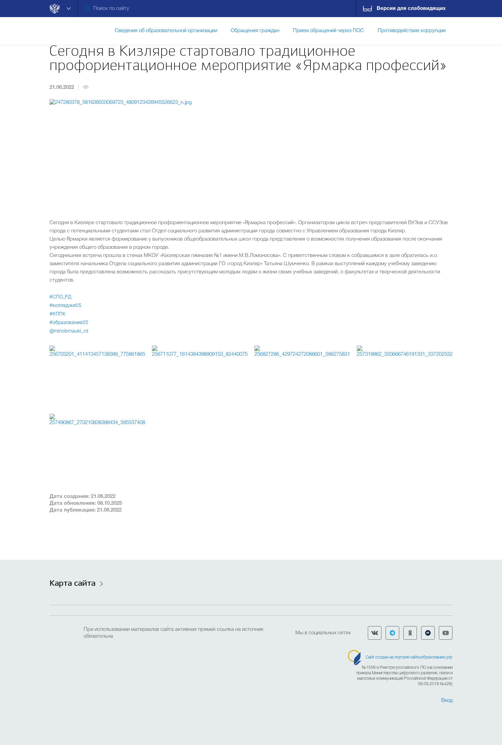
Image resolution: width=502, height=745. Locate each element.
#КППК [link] (58, 313)
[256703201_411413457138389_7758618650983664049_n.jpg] (97, 376)
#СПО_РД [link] (60, 296)
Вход (446, 700)
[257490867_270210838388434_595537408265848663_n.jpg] (97, 444)
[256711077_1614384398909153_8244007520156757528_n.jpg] (200, 376)
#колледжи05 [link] (65, 305)
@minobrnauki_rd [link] (69, 331)
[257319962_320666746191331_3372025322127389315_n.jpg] (404, 376)
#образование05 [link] (69, 322)
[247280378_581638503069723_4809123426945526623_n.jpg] (251, 153)
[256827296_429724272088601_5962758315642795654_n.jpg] (302, 376)
